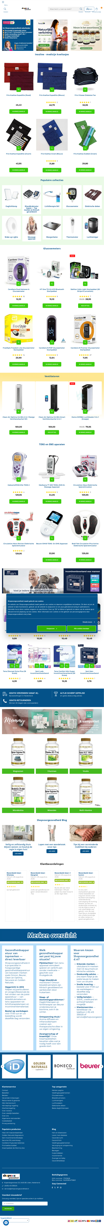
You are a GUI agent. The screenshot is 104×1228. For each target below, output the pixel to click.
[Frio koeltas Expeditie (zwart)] (18, 134)
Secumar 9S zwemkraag (11, 1140)
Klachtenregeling (8, 1108)
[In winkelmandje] (12, 666)
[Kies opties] (37, 666)
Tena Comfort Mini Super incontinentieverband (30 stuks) (64, 673)
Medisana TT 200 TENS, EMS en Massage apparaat (52, 486)
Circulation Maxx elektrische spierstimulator (85, 486)
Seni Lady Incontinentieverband (39, 672)
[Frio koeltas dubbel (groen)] (85, 134)
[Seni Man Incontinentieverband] (89, 656)
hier (29, 614)
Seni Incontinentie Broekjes (12, 1138)
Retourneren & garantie (11, 1100)
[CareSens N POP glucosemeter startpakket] (51, 328)
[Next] (101, 1066)
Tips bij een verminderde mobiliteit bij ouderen (85, 845)
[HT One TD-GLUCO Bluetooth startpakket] (51, 270)
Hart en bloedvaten (59, 1133)
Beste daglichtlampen (60, 1108)
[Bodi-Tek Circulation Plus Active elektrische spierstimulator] (85, 524)
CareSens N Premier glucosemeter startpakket (85, 349)
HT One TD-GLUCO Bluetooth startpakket (52, 290)
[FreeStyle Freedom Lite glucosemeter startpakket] (18, 328)
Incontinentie (57, 1156)
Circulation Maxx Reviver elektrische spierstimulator (18, 545)
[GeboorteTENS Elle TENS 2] (18, 466)
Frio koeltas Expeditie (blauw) (52, 95)
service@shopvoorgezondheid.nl (16, 1189)
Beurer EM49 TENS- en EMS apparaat (52, 544)
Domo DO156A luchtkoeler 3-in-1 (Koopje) (85, 418)
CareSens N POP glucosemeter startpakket (52, 349)
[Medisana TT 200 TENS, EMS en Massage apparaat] (51, 466)
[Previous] (2, 1066)
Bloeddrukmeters (58, 1098)
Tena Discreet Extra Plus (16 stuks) (14, 672)
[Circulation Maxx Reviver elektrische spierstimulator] (18, 524)
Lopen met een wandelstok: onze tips (52, 845)
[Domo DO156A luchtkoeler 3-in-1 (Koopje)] (85, 398)
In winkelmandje (18, 111)
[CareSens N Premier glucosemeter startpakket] (85, 328)
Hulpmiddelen (57, 1153)
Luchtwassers (57, 1103)
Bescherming (57, 1148)
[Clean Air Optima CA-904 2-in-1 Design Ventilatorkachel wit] (18, 398)
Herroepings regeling (10, 1106)
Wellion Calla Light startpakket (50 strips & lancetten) (85, 290)
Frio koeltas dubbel (9, 1145)
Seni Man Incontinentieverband (89, 672)
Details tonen (87, 622)
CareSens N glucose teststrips (13, 1143)
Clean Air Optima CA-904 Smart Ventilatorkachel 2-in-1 (52, 418)
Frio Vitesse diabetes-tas (85, 95)
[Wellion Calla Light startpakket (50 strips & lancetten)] (85, 270)
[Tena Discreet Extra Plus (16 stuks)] (14, 656)
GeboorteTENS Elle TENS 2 (19, 485)
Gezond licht (56, 1140)
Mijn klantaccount (9, 1103)
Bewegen (55, 1150)
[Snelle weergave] (18, 89)
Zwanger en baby (58, 1158)
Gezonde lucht (57, 1138)
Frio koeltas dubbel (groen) (85, 154)
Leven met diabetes (59, 1135)
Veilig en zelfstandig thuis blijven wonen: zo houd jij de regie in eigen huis (18, 847)
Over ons (5, 1116)
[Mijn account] (87, 9)
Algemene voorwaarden (11, 1118)
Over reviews (7, 1111)
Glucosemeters (57, 1095)
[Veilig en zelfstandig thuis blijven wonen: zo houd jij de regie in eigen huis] (18, 833)
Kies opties (85, 305)
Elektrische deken (58, 1106)
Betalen (5, 1095)
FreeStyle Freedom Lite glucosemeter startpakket (18, 349)
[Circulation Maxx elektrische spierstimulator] (85, 466)
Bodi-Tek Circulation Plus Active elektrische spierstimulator (85, 545)
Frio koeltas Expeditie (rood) (18, 95)
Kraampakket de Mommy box (13, 1148)
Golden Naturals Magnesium (13, 1135)
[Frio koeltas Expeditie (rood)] (18, 76)
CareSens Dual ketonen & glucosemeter (18, 290)
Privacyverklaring (8, 1123)
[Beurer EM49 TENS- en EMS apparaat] (51, 524)
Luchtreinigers (57, 1100)
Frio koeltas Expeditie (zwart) (18, 154)
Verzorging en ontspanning (62, 1145)
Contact (5, 1090)
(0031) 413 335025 (10, 1186)
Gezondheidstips (58, 1161)
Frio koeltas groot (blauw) (52, 154)
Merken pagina (57, 1090)
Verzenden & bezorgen (10, 1098)
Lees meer (18, 853)
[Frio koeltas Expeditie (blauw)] (51, 76)
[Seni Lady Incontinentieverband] (39, 656)
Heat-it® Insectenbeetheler (12, 1133)
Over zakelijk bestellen (10, 1113)
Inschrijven (8, 1208)
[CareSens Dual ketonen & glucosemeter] (18, 270)
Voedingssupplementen (61, 1093)
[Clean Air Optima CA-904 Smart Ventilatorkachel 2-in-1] (51, 398)
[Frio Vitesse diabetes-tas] (85, 76)
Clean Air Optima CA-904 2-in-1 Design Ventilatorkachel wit (19, 418)
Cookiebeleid (7, 1121)
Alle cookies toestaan (81, 628)
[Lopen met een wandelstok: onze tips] (52, 833)
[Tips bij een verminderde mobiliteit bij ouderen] (86, 833)
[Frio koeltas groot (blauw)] (51, 134)
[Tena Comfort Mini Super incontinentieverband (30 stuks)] (64, 656)
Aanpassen (50, 628)
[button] (96, 9)
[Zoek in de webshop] (81, 9)
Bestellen (5, 1093)
